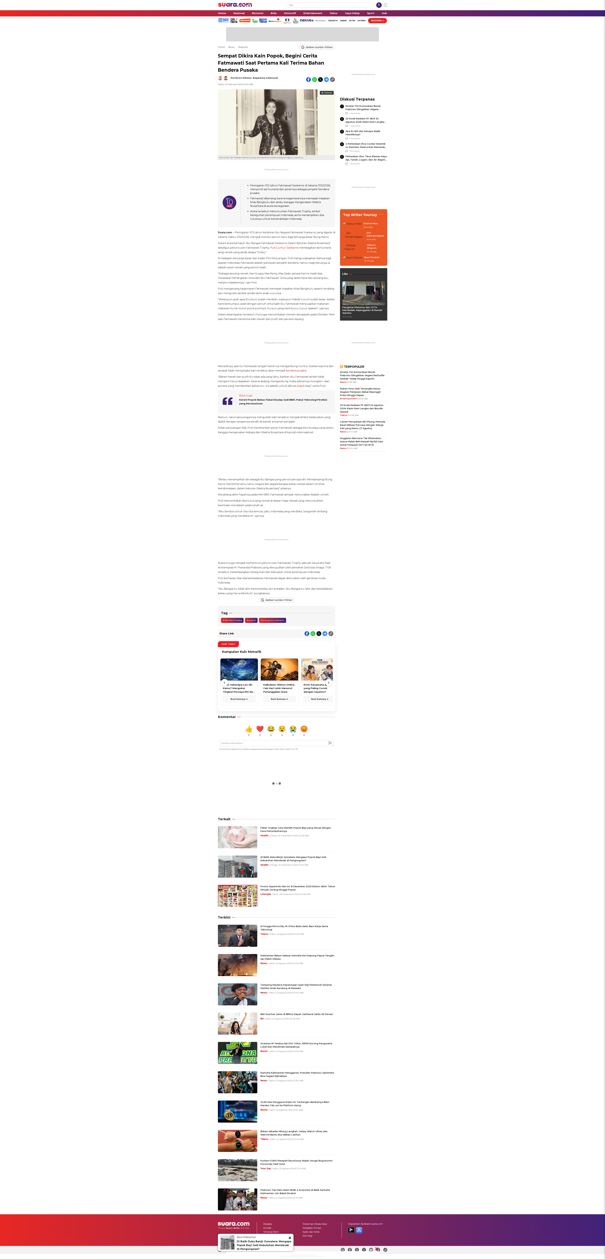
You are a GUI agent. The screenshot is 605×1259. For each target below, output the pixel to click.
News (231, 47)
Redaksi (267, 1224)
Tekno (333, 13)
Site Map (307, 1235)
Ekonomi (257, 13)
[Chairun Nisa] (352, 225)
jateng (361, 20)
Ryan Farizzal (371, 257)
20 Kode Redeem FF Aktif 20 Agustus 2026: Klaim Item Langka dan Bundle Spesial (365, 122)
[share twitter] (320, 79)
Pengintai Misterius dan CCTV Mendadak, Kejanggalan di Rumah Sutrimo (362, 310)
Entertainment (312, 13)
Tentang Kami (271, 1231)
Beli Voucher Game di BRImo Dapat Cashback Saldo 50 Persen (296, 1014)
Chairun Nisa (370, 223)
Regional (376, 20)
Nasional (239, 13)
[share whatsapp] (314, 79)
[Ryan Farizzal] (352, 259)
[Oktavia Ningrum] (354, 248)
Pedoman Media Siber (315, 1224)
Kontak (267, 1228)
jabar (343, 20)
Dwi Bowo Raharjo (241, 78)
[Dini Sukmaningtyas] (354, 236)
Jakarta (333, 20)
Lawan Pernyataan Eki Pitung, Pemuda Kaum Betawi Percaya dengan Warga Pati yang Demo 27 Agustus (362, 425)
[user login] (379, 5)
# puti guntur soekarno (272, 620)
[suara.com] (235, 5)
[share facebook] (308, 79)
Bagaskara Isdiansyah (265, 78)
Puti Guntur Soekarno (284, 247)
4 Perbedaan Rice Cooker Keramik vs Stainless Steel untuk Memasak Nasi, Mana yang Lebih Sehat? (366, 147)
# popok (251, 620)
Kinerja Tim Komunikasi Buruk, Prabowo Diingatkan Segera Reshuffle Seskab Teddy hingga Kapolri (362, 375)
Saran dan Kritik (311, 1231)
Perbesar (328, 93)
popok (301, 385)
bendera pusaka (296, 370)
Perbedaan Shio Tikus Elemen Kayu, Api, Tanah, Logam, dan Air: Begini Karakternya (366, 159)
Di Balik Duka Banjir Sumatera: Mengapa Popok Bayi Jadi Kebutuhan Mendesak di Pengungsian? (264, 1245)
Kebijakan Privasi (312, 1228)
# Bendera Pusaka (232, 620)
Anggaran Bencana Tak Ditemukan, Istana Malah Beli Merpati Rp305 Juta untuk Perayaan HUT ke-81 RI (361, 441)
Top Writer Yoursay (360, 215)
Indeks (386, 13)
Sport (370, 13)
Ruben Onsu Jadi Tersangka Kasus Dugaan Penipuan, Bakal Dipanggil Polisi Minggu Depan (360, 392)
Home (222, 13)
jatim (352, 20)
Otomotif (290, 13)
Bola (274, 13)
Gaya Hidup (352, 13)
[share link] (332, 79)
